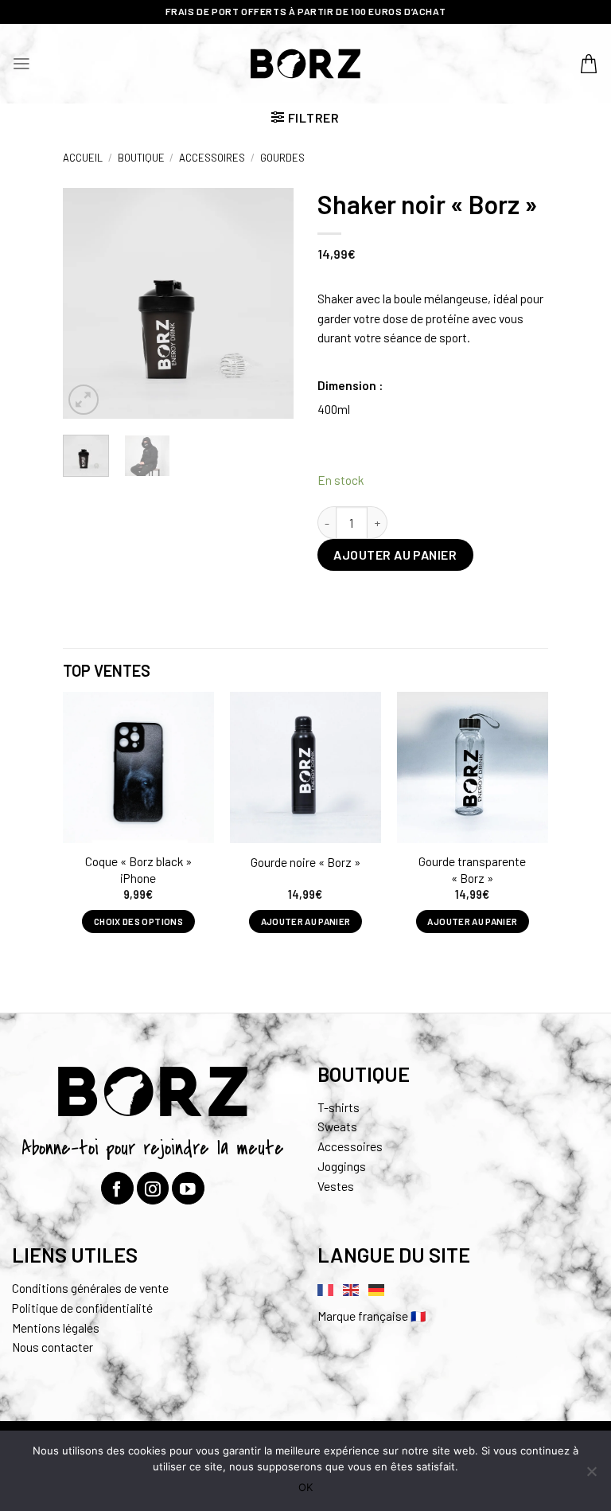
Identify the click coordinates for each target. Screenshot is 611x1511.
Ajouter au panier (395, 554)
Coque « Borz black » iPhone (138, 868)
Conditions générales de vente (90, 1287)
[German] (377, 1288)
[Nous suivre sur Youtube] (188, 1188)
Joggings (341, 1165)
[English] (351, 1288)
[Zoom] (83, 400)
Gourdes (282, 157)
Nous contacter (52, 1346)
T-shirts (338, 1107)
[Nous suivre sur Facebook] (117, 1188)
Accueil (83, 157)
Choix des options (138, 921)
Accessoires (212, 157)
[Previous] (87, 303)
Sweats (337, 1126)
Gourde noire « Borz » (305, 861)
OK (305, 1487)
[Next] (269, 303)
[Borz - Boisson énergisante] (306, 63)
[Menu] (21, 64)
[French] (326, 1288)
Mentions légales (55, 1327)
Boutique (141, 157)
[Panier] (590, 63)
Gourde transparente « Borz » (472, 868)
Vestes (335, 1185)
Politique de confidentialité (82, 1307)
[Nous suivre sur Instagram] (153, 1188)
